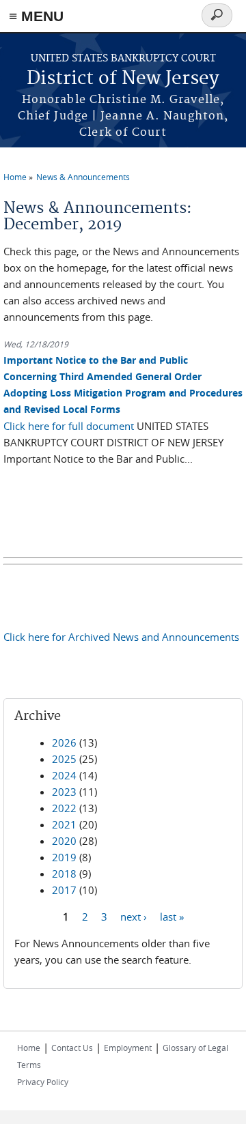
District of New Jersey (123, 79)
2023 (64, 791)
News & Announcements (83, 176)
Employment (128, 1047)
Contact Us (72, 1047)
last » (172, 916)
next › (133, 916)
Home (15, 176)
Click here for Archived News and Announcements (121, 637)
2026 (64, 742)
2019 (64, 857)
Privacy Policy (42, 1081)
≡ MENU (36, 16)
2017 (64, 890)
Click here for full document (68, 426)
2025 (64, 759)
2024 (64, 775)
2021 (64, 824)
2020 (64, 841)
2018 (64, 873)
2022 (64, 808)
